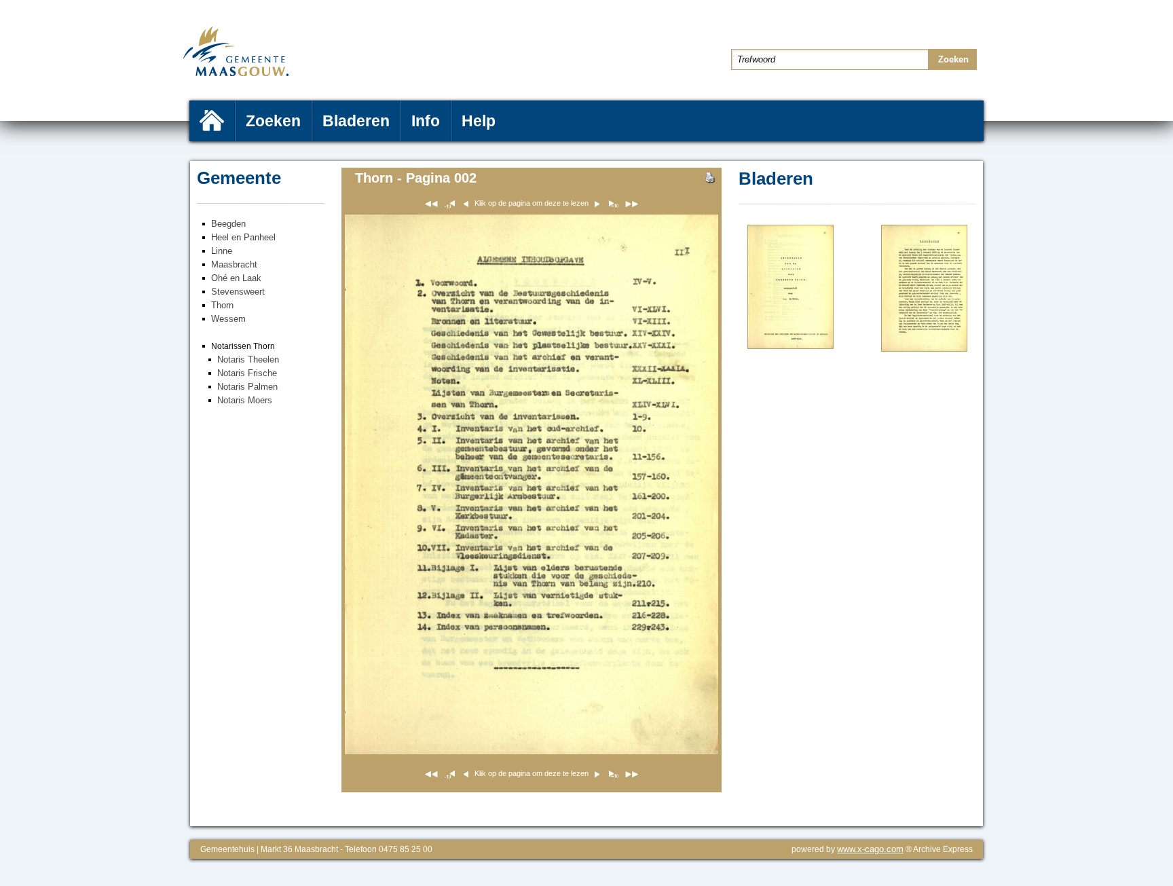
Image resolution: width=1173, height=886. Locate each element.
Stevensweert (238, 292)
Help (479, 121)
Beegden (228, 224)
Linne (221, 251)
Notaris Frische (247, 373)
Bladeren (356, 121)
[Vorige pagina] (790, 346)
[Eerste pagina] (431, 206)
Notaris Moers (244, 400)
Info (425, 121)
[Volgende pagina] (924, 349)
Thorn (222, 305)
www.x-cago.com (870, 849)
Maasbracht (234, 264)
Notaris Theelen (248, 359)
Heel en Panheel (243, 237)
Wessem (228, 319)
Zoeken (273, 121)
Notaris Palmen (247, 387)
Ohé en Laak (236, 278)
